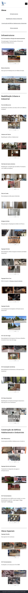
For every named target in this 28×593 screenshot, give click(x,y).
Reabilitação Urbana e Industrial (14, 18)
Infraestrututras (14, 14)
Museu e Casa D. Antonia (16, 281)
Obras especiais (14, 28)
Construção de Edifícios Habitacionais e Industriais (14, 23)
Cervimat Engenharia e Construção (17, 591)
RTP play (10, 501)
